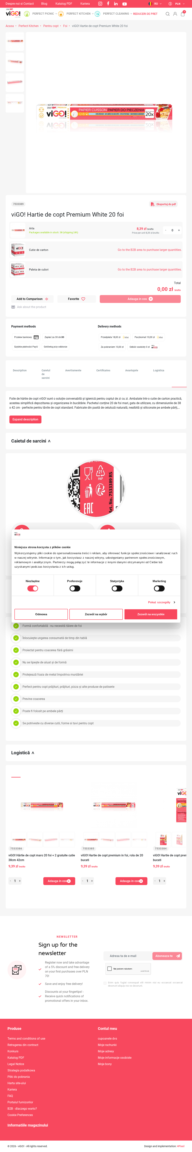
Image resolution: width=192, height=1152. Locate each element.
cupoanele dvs (107, 1038)
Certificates (103, 370)
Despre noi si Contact (20, 3)
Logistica (158, 370)
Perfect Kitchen (29, 26)
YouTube (124, 4)
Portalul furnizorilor (20, 1102)
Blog (44, 3)
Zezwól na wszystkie (150, 614)
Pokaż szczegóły (159, 602)
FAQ (10, 1096)
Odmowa (41, 614)
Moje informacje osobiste (114, 1057)
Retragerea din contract (23, 1045)
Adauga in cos (137, 299)
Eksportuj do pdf (166, 204)
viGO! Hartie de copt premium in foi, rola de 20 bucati (112, 858)
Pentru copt (50, 26)
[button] (181, 12)
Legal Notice (16, 1064)
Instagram (100, 3)
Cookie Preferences (20, 1115)
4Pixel (180, 1146)
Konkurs (13, 1051)
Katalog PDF (64, 3)
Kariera (85, 3)
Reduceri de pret (145, 14)
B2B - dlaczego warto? (22, 1108)
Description (20, 370)
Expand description (25, 419)
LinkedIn (116, 3)
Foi (65, 26)
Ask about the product (31, 307)
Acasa (10, 26)
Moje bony (105, 1064)
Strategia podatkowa (21, 1070)
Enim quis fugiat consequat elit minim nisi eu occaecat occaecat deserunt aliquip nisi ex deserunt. (145, 984)
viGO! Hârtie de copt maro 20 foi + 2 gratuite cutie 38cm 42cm (41, 858)
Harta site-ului (17, 1083)
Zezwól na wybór (96, 614)
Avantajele (131, 370)
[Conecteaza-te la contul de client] (175, 14)
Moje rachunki (107, 1045)
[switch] (75, 588)
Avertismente (73, 370)
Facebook (108, 3)
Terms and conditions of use (26, 1038)
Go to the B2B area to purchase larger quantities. (150, 250)
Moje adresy (106, 1051)
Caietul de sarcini (46, 374)
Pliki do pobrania (19, 1077)
